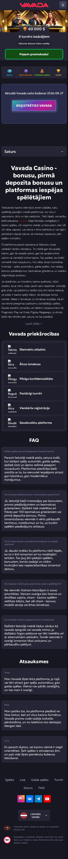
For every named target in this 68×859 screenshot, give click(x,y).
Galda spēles (40, 780)
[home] (34, 5)
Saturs (28, 788)
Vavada (22, 220)
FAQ (41, 788)
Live (22, 780)
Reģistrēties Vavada (34, 106)
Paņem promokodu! (34, 54)
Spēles (9, 780)
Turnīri (58, 780)
